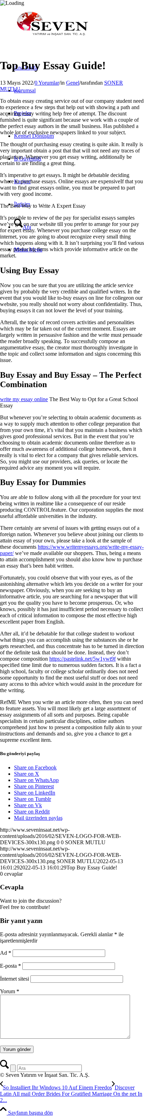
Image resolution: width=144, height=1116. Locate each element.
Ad (5, 953)
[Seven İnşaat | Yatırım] (52, 39)
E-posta (10, 966)
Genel (72, 83)
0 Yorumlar (47, 83)
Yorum (9, 991)
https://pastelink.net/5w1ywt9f (82, 659)
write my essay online (24, 399)
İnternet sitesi (14, 979)
